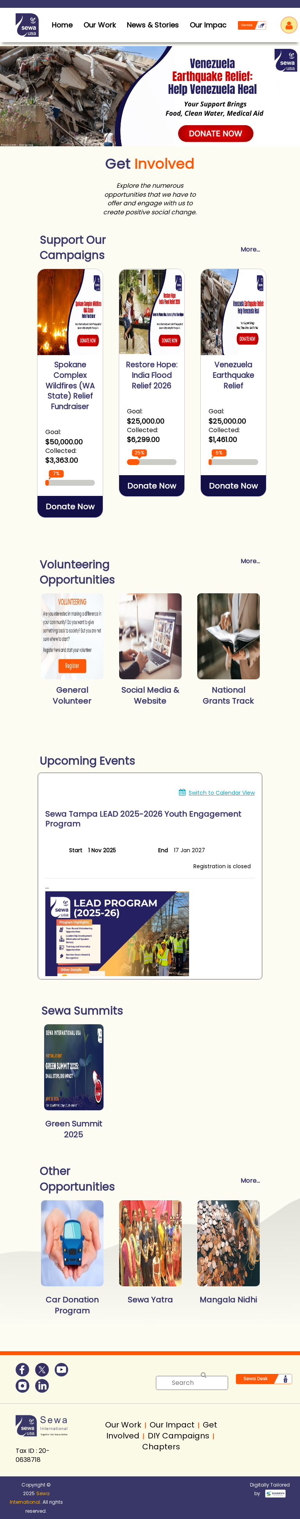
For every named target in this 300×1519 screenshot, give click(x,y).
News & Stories (153, 25)
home (62, 25)
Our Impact (209, 25)
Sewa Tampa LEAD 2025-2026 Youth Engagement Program (143, 818)
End (163, 850)
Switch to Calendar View (222, 793)
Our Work (100, 25)
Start (75, 850)
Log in (289, 25)
